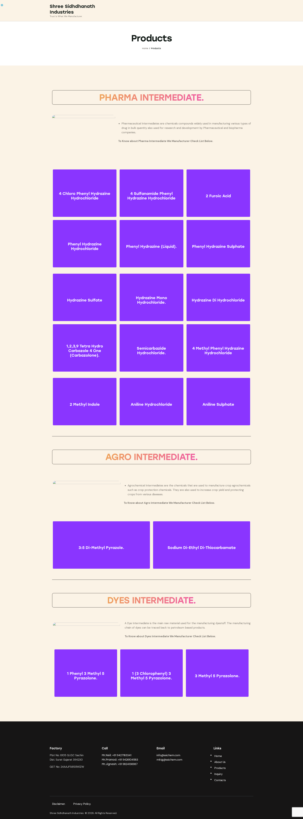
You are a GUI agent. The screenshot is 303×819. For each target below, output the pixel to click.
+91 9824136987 (128, 764)
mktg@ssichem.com (169, 759)
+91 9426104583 (128, 759)
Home (145, 48)
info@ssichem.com (168, 755)
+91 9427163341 (121, 755)
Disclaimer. (59, 804)
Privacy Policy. (82, 804)
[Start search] (251, 11)
